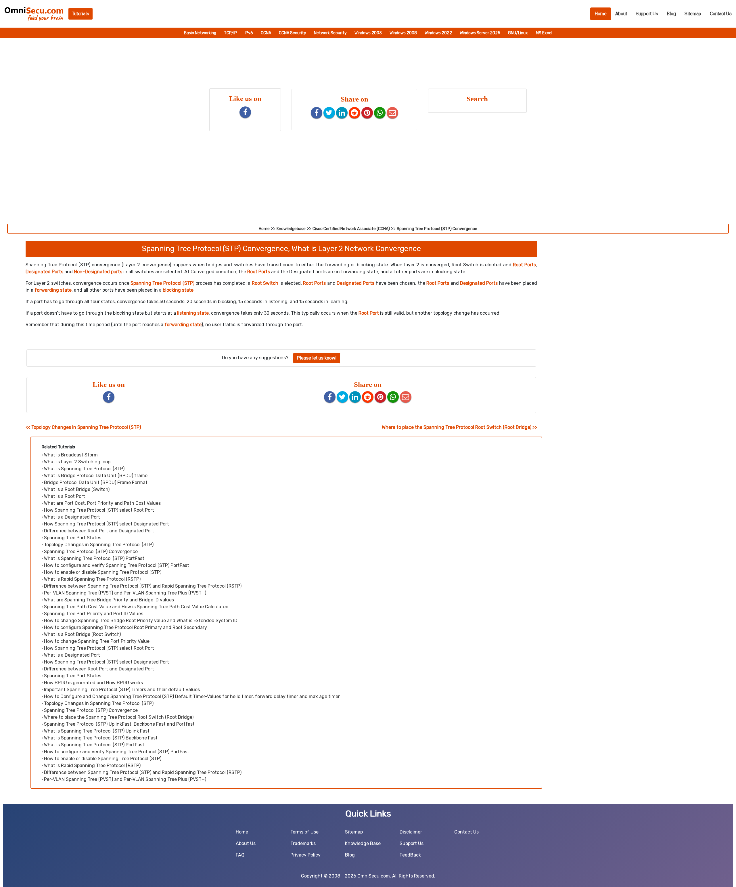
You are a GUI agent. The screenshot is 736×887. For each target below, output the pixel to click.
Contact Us (466, 832)
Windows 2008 (404, 32)
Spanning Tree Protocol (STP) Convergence (437, 228)
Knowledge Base (363, 843)
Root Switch (265, 283)
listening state (193, 313)
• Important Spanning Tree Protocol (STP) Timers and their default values (120, 689)
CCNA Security (293, 32)
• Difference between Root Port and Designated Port (97, 531)
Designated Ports (44, 271)
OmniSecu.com (373, 876)
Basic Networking (200, 32)
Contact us (721, 13)
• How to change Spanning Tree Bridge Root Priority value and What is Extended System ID (139, 620)
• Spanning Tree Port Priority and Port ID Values (92, 613)
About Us (246, 843)
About (621, 13)
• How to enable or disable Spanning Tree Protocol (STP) (101, 572)
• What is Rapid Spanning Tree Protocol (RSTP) (91, 579)
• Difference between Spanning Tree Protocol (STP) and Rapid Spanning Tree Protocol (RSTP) (141, 586)
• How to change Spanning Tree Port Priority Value (95, 641)
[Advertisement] (367, 180)
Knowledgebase (291, 228)
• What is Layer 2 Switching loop (75, 461)
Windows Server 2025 (480, 32)
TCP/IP (231, 32)
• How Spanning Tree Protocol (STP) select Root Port (97, 510)
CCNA (266, 32)
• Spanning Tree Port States (71, 537)
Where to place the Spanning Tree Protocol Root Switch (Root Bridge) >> (459, 427)
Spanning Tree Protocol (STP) (162, 283)
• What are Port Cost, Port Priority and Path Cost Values (101, 503)
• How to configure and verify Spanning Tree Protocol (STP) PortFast (115, 565)
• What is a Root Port (63, 496)
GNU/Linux (518, 32)
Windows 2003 (368, 32)
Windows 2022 (439, 32)
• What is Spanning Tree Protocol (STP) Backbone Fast (99, 738)
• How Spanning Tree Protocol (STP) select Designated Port (105, 524)
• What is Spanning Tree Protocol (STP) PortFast (92, 558)
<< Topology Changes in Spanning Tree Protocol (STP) (83, 427)
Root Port (369, 313)
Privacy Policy (305, 855)
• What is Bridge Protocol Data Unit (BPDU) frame (94, 475)
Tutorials (80, 13)
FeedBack (410, 855)
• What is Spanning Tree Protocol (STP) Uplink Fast (95, 731)
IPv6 (249, 32)
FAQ (240, 855)
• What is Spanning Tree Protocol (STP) (82, 468)
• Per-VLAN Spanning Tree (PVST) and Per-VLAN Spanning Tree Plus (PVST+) (123, 593)
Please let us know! (317, 358)
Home (603, 13)
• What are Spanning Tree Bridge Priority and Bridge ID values (107, 600)
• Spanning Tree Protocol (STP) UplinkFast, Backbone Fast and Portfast (118, 724)
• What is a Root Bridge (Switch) (75, 489)
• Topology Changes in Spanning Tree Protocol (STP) (97, 544)
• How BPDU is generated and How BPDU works (92, 682)
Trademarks (303, 843)
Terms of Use (304, 832)
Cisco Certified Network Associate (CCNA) (351, 228)
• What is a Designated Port (70, 517)
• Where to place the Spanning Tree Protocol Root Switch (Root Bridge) (117, 717)
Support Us (647, 13)
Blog (671, 13)
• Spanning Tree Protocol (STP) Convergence (89, 551)
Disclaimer (411, 832)
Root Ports (524, 264)
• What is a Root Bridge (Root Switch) (81, 634)
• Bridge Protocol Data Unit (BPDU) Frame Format (94, 482)
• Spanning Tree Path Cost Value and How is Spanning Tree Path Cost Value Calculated (135, 606)
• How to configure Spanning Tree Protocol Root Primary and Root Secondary (124, 627)
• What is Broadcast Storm (69, 455)
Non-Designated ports (98, 271)
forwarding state (53, 290)
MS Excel (544, 32)
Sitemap (693, 13)
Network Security (331, 32)
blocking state (178, 290)
